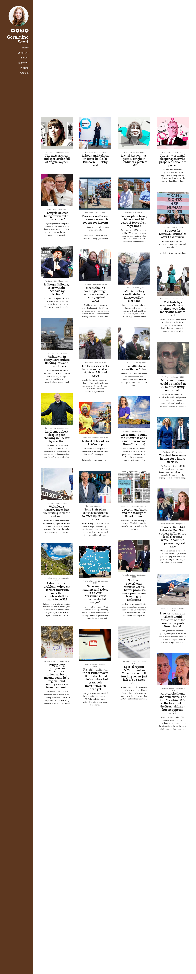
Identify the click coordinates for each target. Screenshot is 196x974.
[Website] (27, 31)
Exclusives (23, 53)
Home (25, 47)
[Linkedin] (17, 31)
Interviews (23, 63)
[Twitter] (13, 31)
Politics (25, 57)
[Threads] (22, 31)
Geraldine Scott (18, 39)
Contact (24, 73)
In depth (24, 68)
